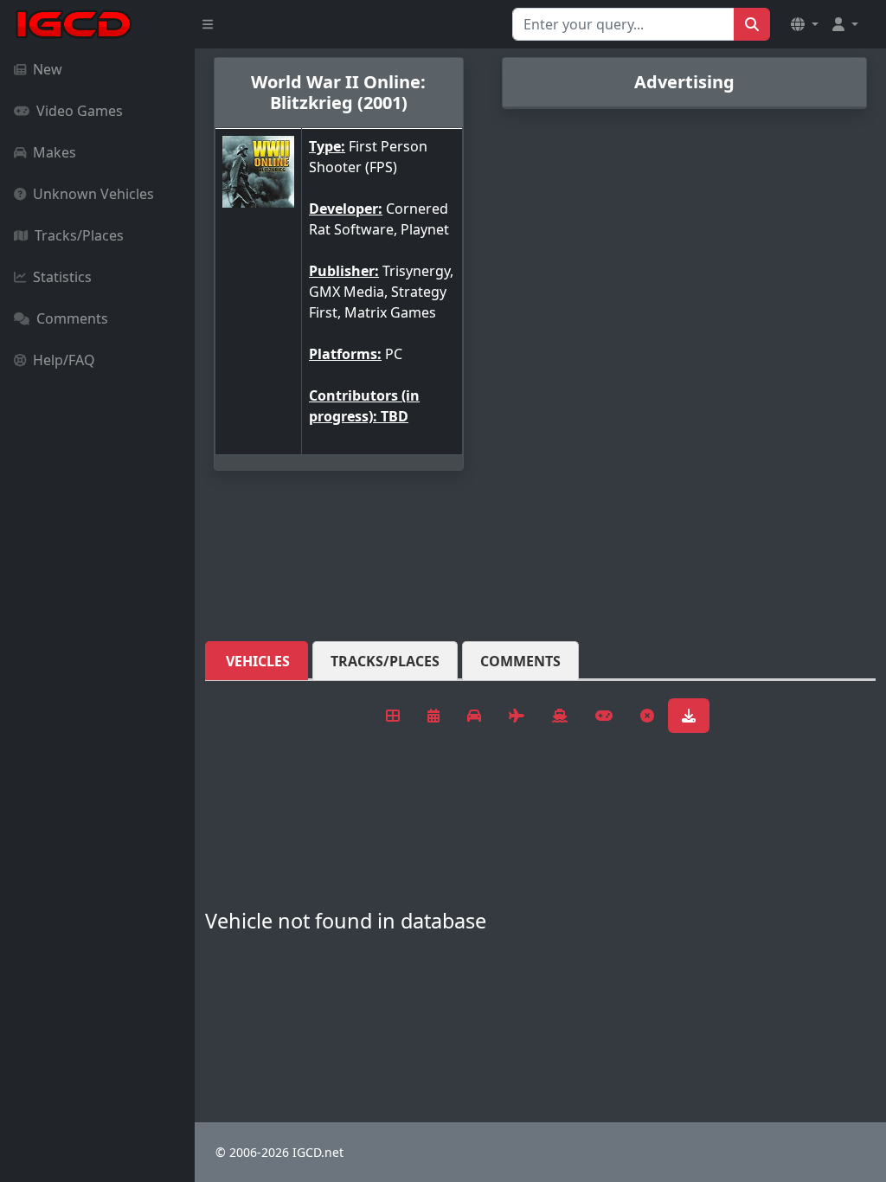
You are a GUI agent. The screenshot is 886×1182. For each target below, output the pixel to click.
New (47, 69)
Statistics (62, 276)
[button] (804, 24)
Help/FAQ (64, 359)
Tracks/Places (79, 235)
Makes (54, 152)
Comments (72, 318)
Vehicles (258, 661)
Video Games (79, 110)
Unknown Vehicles (93, 193)
